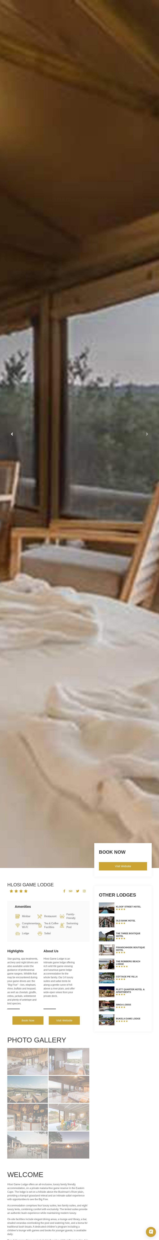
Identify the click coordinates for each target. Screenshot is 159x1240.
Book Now (28, 1020)
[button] (12, 434)
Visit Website (64, 1020)
